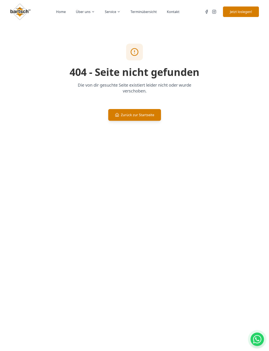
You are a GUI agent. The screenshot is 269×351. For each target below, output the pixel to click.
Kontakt (173, 11)
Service (110, 11)
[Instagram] (214, 12)
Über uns (83, 11)
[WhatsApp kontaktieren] (257, 339)
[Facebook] (206, 12)
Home (61, 11)
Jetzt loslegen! (241, 11)
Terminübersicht (144, 11)
